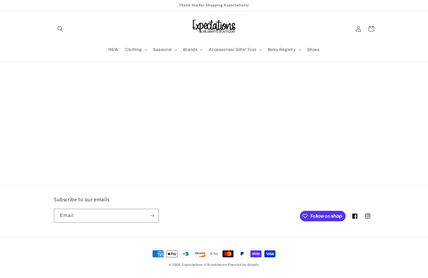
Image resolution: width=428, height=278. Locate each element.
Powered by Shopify (243, 264)
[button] (60, 28)
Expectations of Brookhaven (205, 264)
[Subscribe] (152, 215)
